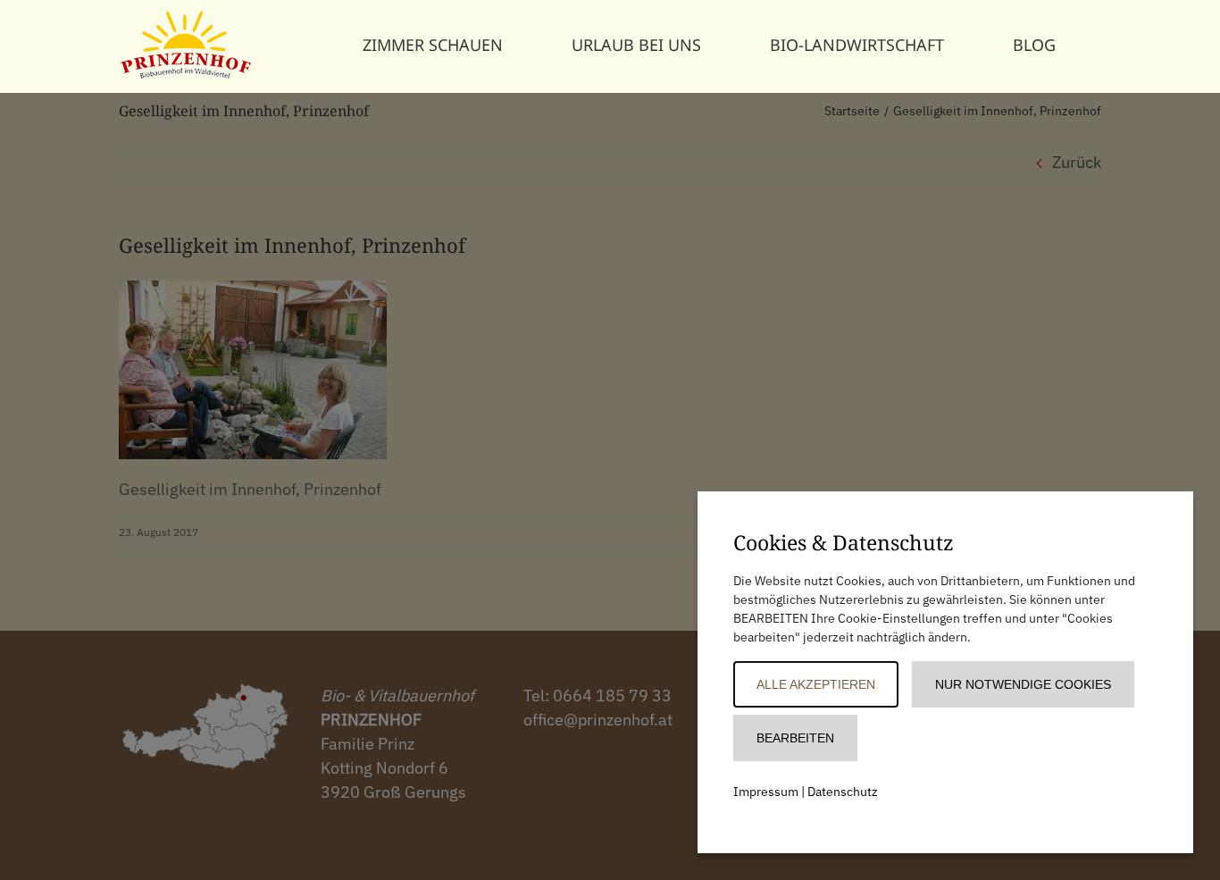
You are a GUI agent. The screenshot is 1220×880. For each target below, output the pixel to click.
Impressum (765, 792)
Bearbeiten (795, 738)
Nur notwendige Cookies (1023, 684)
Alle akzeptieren (815, 684)
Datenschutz (842, 792)
